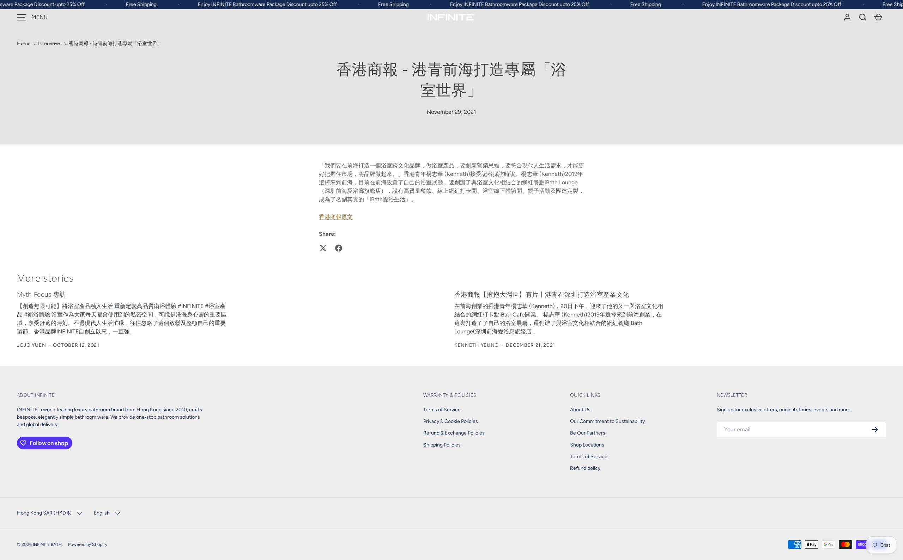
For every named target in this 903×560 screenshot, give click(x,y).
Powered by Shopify (87, 544)
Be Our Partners (587, 433)
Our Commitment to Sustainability (607, 421)
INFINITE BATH (47, 544)
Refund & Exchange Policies (454, 433)
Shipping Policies (442, 445)
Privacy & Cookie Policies (450, 421)
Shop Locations (587, 445)
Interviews (49, 44)
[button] (863, 17)
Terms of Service (442, 410)
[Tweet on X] (323, 248)
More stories (45, 277)
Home (24, 44)
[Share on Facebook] (338, 248)
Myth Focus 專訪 (41, 294)
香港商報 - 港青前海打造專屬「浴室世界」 (115, 44)
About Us (580, 410)
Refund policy (585, 468)
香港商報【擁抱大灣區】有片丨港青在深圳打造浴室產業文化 (541, 294)
